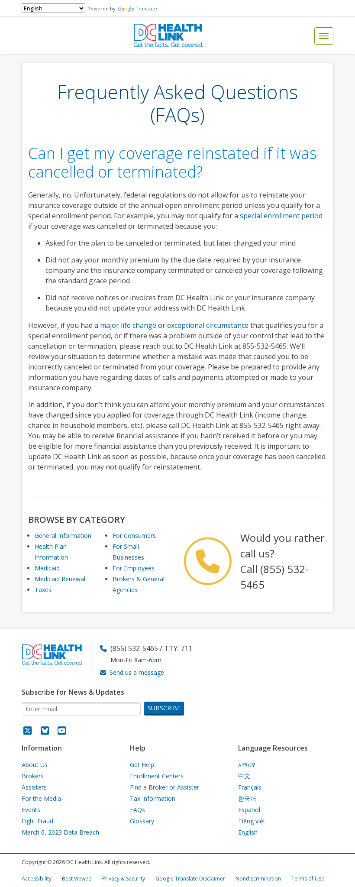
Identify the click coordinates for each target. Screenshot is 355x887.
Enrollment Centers (157, 776)
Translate (146, 8)
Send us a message (137, 672)
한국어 (247, 798)
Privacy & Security (123, 878)
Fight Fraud (37, 821)
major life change (128, 325)
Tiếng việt (251, 821)
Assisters (34, 787)
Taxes (43, 590)
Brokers (33, 776)
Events (31, 810)
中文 (244, 776)
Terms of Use (307, 878)
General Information (63, 535)
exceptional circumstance (207, 325)
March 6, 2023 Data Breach (60, 832)
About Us (35, 765)
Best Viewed (77, 878)
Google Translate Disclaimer (190, 878)
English (248, 832)
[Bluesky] (45, 732)
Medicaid (47, 568)
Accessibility (37, 878)
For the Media (41, 798)
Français (249, 787)
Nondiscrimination (258, 878)
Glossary (142, 821)
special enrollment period (281, 215)
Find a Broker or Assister (164, 787)
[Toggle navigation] (323, 36)
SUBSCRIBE (164, 708)
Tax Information (152, 798)
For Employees (134, 568)
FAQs (137, 810)
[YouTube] (62, 732)
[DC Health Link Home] (168, 35)
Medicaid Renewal (60, 579)
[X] (28, 732)
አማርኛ (246, 765)
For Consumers (134, 535)
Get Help (142, 765)
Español (249, 810)
